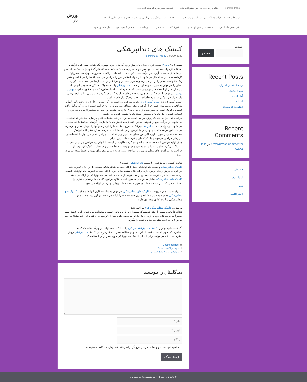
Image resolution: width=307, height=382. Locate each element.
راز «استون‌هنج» (102, 27)
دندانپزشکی (123, 85)
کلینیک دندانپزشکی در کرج (143, 228)
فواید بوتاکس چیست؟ (168, 248)
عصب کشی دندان (150, 101)
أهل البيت (237, 96)
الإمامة (239, 101)
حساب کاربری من (125, 27)
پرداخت (144, 27)
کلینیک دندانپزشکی (171, 166)
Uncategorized (171, 244)
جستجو (239, 46)
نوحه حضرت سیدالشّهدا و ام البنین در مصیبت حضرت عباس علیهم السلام (139, 17)
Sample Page (232, 7)
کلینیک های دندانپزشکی (169, 179)
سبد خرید (159, 27)
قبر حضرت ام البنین (229, 27)
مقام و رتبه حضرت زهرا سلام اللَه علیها (199, 7)
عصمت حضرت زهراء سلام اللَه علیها (155, 7)
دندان (166, 64)
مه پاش (238, 169)
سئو (241, 185)
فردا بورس (237, 177)
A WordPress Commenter (227, 144)
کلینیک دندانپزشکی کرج (158, 207)
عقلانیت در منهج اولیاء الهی (199, 27)
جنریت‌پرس (136, 376)
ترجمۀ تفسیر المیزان (231, 85)
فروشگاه (174, 27)
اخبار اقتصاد (236, 193)
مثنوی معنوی (236, 90)
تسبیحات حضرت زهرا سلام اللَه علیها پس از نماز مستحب (211, 17)
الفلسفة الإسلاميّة (233, 106)
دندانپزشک (148, 126)
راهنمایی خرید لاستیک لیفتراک (165, 251)
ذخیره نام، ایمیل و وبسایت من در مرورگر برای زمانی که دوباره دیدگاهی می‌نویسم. (132, 347)
